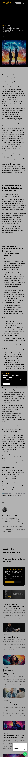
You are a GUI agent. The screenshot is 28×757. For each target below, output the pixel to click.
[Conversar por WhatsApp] (25, 754)
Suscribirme (6, 383)
